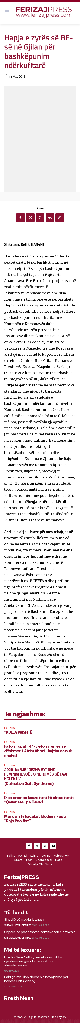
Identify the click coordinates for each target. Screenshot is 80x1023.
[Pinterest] (40, 217)
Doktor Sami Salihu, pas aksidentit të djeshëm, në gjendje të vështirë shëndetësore (33, 961)
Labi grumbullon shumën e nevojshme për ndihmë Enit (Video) (36, 979)
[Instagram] (37, 846)
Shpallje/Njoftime (17, 925)
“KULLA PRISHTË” (18, 732)
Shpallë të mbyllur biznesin (24, 919)
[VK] (50, 217)
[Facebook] (20, 217)
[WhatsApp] (59, 217)
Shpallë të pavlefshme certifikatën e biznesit (39, 932)
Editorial (9, 728)
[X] (30, 217)
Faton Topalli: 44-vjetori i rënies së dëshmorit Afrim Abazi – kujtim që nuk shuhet (38, 751)
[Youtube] (53, 846)
